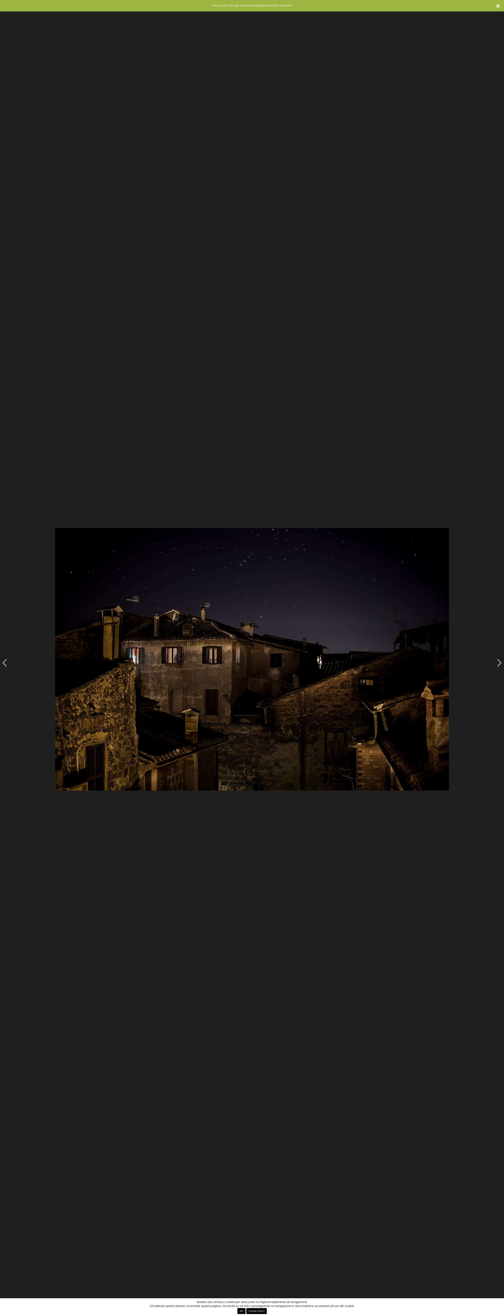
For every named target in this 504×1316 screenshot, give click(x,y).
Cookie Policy (256, 1311)
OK (241, 1311)
